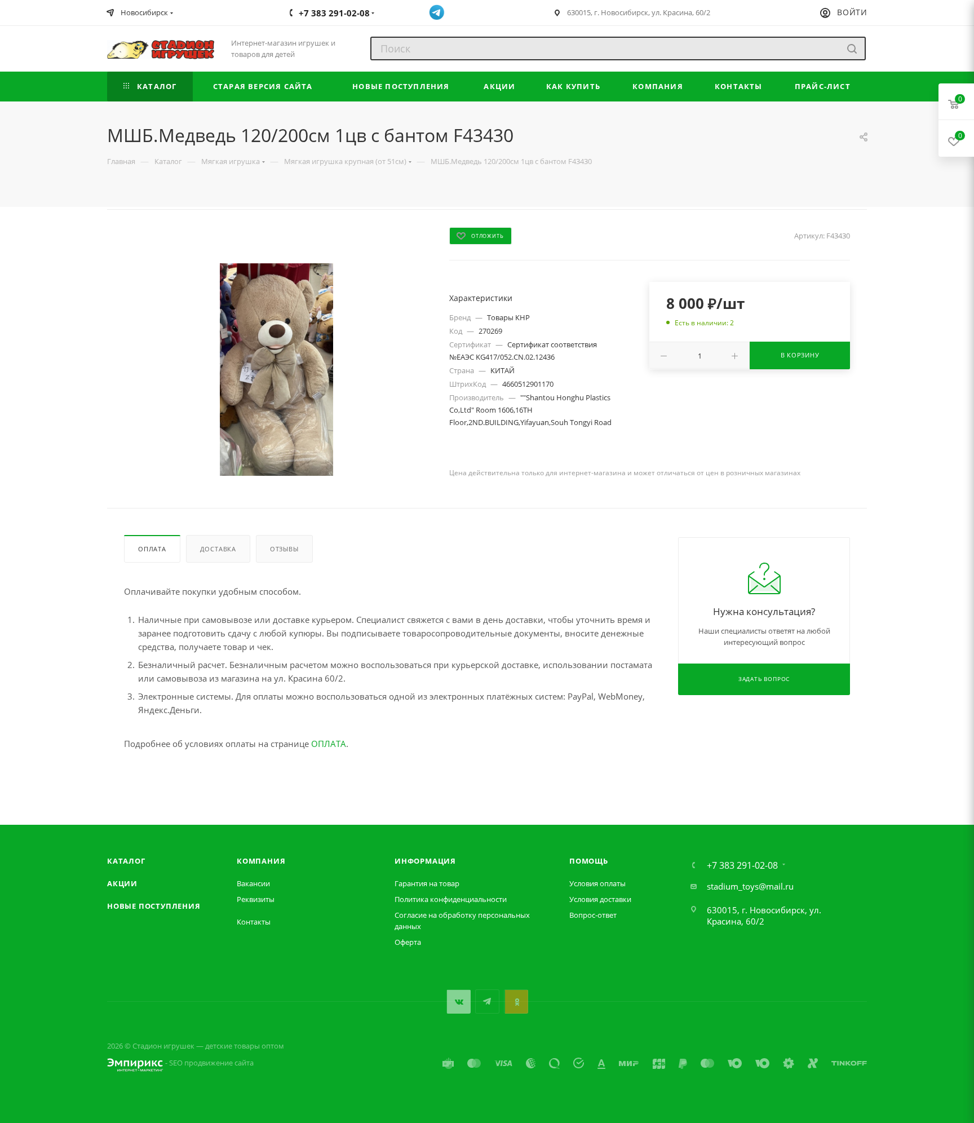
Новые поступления (154, 906)
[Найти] (852, 48)
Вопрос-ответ (593, 915)
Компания (261, 861)
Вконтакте (458, 1001)
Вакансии (253, 883)
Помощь (588, 861)
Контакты (254, 922)
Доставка (218, 549)
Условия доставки (600, 899)
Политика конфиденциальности (451, 899)
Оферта (408, 942)
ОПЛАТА (328, 743)
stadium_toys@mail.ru (750, 886)
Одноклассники (516, 1001)
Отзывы (284, 549)
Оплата (152, 549)
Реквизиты (256, 899)
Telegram (487, 1001)
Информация (425, 861)
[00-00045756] (276, 369)
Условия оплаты (597, 883)
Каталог (126, 861)
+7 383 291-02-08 (742, 865)
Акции (122, 883)
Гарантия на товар (427, 883)
